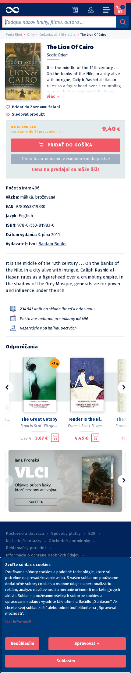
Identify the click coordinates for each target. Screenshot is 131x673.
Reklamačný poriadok (26, 547)
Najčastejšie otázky (23, 540)
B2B (92, 533)
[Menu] (107, 10)
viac (51, 96)
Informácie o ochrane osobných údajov (43, 555)
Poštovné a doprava (25, 533)
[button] (22, 643)
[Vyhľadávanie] (122, 22)
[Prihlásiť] (90, 9)
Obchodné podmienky (69, 540)
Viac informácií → (20, 622)
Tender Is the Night (87, 419)
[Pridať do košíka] (55, 438)
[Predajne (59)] (75, 9)
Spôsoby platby (66, 533)
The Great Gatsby (39, 419)
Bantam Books (52, 244)
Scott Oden (57, 55)
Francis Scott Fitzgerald (40, 425)
